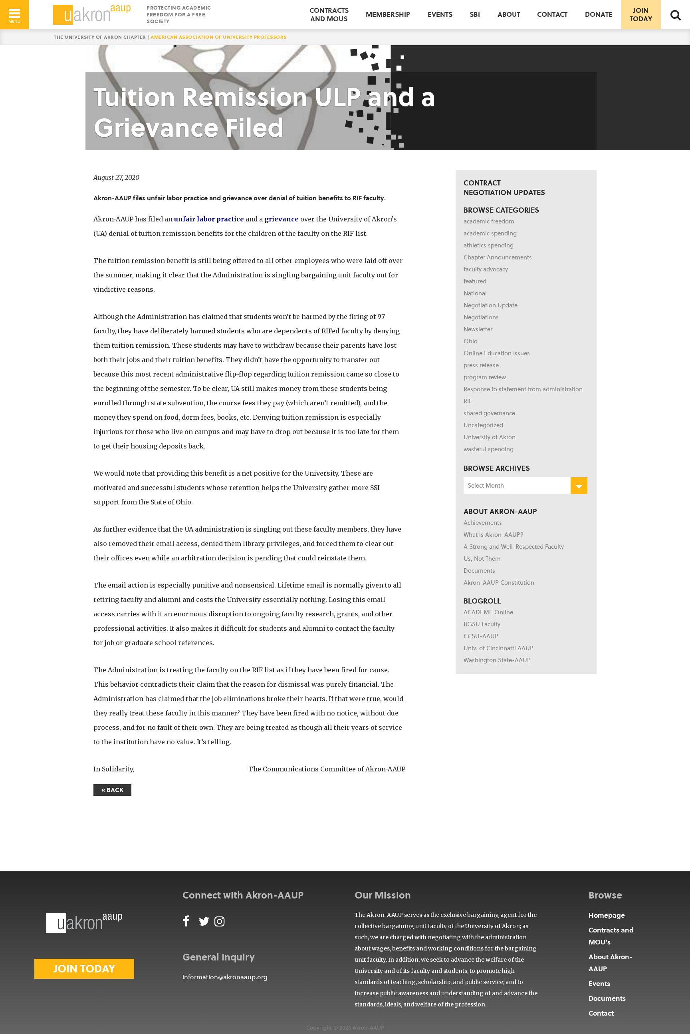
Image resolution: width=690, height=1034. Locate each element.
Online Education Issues (497, 353)
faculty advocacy (486, 269)
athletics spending (489, 245)
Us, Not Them (482, 558)
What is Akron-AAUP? (493, 534)
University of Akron (490, 437)
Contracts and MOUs (329, 14)
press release (481, 365)
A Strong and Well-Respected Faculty (514, 546)
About (509, 14)
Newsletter (478, 329)
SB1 (475, 14)
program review (485, 377)
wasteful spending (489, 449)
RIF (468, 401)
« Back (112, 790)
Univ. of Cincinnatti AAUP (498, 648)
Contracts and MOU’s (611, 936)
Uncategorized (483, 425)
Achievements (483, 522)
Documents (479, 570)
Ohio (471, 341)
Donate (599, 14)
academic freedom (489, 221)
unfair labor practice (209, 219)
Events (440, 14)
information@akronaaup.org (225, 977)
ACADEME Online (488, 612)
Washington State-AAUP (497, 660)
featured (475, 281)
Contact (552, 14)
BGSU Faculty (482, 624)
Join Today (641, 14)
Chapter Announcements (498, 257)
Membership (388, 14)
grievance (281, 219)
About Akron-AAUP (610, 962)
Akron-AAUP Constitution (499, 582)
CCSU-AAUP (481, 636)
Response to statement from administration (523, 389)
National (475, 293)
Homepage (607, 915)
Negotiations (481, 317)
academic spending (490, 233)
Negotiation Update (491, 305)
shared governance (489, 413)
